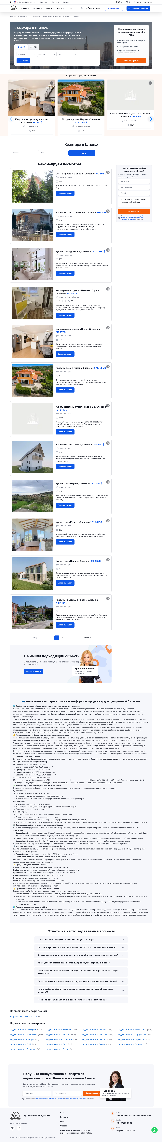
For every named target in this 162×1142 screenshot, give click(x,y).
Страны (23, 8)
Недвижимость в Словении (23, 1049)
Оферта (66, 2)
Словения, (30, 126)
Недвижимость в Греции (94, 1039)
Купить (49, 8)
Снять (59, 8)
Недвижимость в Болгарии (23, 1030)
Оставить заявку (114, 8)
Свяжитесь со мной (94, 1093)
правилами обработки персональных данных (133, 217)
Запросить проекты (131, 61)
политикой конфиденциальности (132, 218)
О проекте (43, 2)
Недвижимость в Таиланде (95, 1034)
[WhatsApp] (154, 1130)
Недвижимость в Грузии (94, 1044)
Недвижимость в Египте (58, 1049)
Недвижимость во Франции (131, 1039)
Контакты (55, 2)
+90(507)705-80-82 (124, 1123)
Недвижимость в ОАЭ (56, 1044)
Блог (62, 1112)
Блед (68, 448)
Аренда (33, 47)
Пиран (87, 126)
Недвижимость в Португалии (132, 1034)
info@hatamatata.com (125, 1130)
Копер (68, 526)
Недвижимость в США (21, 1044)
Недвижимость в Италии (58, 1034)
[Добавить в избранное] (52, 83)
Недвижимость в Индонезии (24, 1034)
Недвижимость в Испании (58, 1030)
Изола (37, 126)
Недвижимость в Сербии (130, 1044)
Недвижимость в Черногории (132, 1030)
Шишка (69, 177)
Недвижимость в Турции (94, 1030)
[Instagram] (19, 1128)
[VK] (12, 1128)
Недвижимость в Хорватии (59, 1039)
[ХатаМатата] (15, 1115)
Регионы (36, 8)
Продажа (21, 47)
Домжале (69, 216)
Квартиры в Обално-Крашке (23, 1016)
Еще (70, 8)
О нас (62, 1121)
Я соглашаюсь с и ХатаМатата (133, 217)
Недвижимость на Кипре (22, 1039)
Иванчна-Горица (72, 297)
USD (118, 2)
